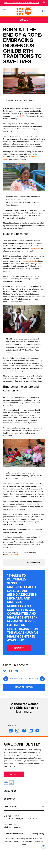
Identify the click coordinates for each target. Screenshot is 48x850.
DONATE (19, 648)
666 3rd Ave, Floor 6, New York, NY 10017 (21, 819)
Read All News (24, 687)
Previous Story (16, 679)
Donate (24, 20)
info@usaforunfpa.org (13, 827)
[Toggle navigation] (4, 10)
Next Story (33, 679)
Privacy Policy (38, 834)
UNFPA (22, 116)
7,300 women (34, 248)
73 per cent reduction (29, 261)
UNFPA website (12, 555)
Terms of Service (35, 841)
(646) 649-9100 (10, 824)
